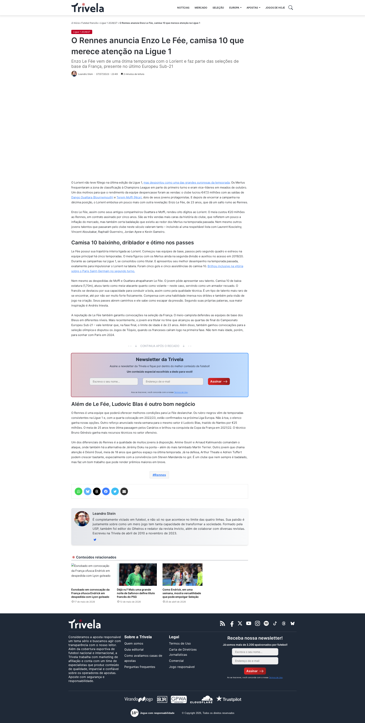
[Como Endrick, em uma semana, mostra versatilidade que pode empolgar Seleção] (182, 574)
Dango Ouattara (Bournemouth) (92, 197)
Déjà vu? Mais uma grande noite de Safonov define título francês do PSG (136, 593)
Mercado (201, 7)
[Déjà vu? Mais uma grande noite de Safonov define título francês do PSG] (137, 574)
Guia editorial (134, 649)
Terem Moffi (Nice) (129, 197)
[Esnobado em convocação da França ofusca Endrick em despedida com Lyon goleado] (91, 574)
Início (76, 22)
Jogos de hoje (275, 7)
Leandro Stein (104, 514)
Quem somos (133, 643)
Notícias (183, 7)
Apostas (252, 7)
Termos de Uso (181, 392)
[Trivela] (87, 7)
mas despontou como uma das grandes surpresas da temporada (187, 182)
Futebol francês (89, 22)
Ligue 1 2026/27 (108, 22)
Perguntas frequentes (139, 667)
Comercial (176, 661)
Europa (234, 7)
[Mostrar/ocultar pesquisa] (291, 8)
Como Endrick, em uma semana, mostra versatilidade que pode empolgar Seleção (182, 593)
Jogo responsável (182, 667)
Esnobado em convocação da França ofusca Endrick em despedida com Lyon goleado (90, 593)
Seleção (218, 7)
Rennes (160, 475)
